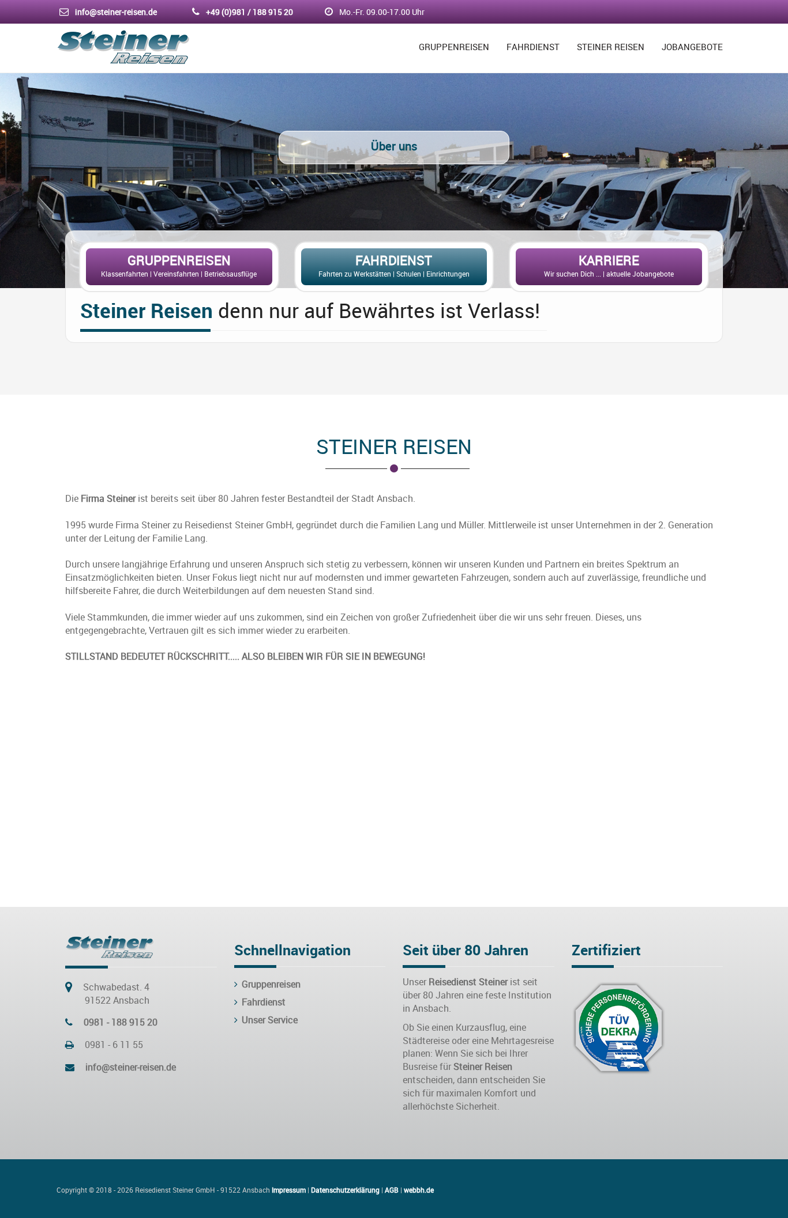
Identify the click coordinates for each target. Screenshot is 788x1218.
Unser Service (268, 1019)
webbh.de (419, 1189)
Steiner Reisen (610, 46)
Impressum (289, 1189)
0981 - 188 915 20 (120, 1022)
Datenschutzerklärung (345, 1189)
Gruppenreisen (454, 46)
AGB (392, 1189)
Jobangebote (692, 46)
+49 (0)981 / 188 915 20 (249, 11)
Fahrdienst (533, 46)
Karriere (609, 260)
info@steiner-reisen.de (116, 11)
